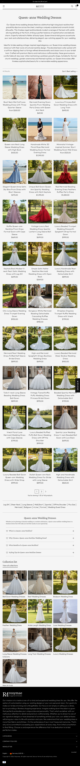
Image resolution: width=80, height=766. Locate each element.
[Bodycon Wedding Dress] (65, 582)
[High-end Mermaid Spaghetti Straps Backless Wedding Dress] (40, 338)
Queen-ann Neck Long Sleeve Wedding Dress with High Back (14, 147)
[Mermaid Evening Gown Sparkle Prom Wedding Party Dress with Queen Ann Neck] (40, 87)
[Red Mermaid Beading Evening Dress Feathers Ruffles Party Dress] (65, 172)
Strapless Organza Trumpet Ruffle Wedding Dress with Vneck (65, 313)
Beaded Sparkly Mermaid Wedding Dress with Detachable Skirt (65, 395)
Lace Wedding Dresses (62, 625)
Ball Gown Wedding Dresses (14, 596)
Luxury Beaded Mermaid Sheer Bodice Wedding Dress (65, 356)
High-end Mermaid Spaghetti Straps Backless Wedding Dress (40, 356)
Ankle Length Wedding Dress (39, 625)
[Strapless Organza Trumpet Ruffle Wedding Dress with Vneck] (65, 296)
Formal (43, 507)
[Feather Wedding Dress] (15, 611)
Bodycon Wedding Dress (63, 596)
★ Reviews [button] (78, 385)
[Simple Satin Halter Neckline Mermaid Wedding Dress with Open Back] (40, 254)
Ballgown (28, 507)
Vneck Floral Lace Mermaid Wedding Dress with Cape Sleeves (14, 435)
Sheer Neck (15, 504)
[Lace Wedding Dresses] (65, 611)
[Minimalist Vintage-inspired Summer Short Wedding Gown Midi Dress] (65, 130)
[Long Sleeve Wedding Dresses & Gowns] (15, 640)
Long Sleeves (27, 504)
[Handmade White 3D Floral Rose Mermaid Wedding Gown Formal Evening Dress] (40, 130)
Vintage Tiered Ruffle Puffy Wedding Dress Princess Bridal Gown (40, 395)
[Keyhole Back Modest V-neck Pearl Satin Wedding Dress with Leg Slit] (14, 254)
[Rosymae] (40, 6)
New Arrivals (8, 685)
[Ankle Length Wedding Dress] (40, 611)
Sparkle (48, 504)
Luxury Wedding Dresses (63, 654)
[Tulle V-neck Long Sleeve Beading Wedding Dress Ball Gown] (14, 378)
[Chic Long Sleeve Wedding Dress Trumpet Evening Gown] (14, 296)
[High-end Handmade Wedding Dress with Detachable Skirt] (65, 460)
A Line (35, 507)
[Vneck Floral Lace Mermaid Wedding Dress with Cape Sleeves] (14, 417)
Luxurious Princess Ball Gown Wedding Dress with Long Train (65, 105)
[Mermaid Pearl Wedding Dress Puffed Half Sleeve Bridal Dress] (14, 338)
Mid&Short (39, 504)
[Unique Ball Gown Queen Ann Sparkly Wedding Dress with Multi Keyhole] (40, 172)
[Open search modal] (72, 6)
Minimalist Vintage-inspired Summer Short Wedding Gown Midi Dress (65, 147)
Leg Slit (6, 504)
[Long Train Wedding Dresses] (40, 640)
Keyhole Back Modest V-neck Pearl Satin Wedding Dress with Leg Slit (14, 271)
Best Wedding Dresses (37, 596)
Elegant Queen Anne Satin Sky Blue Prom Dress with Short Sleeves (14, 189)
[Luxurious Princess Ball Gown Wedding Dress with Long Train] (65, 87)
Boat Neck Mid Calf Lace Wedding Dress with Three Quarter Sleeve (14, 105)
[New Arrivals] (15, 671)
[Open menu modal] (4, 6)
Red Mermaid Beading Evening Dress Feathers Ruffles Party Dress (65, 189)
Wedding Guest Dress (56, 507)
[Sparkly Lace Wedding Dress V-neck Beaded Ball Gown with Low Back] (65, 417)
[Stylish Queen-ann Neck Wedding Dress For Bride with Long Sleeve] (40, 460)
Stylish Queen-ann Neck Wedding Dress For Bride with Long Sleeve (40, 477)
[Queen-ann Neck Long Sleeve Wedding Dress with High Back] (14, 130)
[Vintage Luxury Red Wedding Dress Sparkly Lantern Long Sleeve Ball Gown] (40, 211)
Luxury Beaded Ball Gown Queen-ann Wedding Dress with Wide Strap (14, 477)
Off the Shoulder (59, 504)
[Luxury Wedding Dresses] (65, 640)
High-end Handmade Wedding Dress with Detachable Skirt (65, 477)
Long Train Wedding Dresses (39, 654)
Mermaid (18, 507)
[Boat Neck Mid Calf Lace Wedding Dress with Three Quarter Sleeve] (14, 87)
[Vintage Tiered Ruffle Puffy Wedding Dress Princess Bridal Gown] (40, 378)
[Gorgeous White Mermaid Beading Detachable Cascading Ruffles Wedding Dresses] (40, 296)
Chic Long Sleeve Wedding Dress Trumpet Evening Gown (14, 313)
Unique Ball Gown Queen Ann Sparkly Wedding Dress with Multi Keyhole (40, 189)
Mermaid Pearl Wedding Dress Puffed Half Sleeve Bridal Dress (14, 356)
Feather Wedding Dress (12, 625)
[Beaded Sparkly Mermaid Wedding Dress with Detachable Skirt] (65, 378)
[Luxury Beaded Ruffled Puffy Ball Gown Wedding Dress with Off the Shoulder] (40, 417)
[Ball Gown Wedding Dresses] (15, 582)
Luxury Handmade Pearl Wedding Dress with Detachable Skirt (65, 271)
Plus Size (71, 504)
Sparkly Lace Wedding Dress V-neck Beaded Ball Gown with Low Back (65, 435)
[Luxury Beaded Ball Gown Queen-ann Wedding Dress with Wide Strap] (14, 460)
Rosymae (17, 756)
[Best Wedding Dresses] (40, 582)
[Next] (77, 1)
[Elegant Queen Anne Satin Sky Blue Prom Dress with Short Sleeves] (14, 172)
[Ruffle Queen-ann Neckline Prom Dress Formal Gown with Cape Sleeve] (14, 211)
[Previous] (3, 1)
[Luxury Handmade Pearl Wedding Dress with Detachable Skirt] (65, 254)
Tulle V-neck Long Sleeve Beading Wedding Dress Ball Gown (15, 395)
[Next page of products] (45, 491)
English (5, 753)
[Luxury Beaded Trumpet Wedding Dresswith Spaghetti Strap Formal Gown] (65, 211)
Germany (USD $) (17, 753)
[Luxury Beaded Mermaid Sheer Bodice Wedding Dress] (65, 338)
